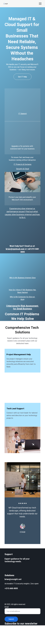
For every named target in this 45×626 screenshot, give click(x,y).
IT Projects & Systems (22, 164)
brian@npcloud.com (15, 249)
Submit (11, 619)
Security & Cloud (22, 169)
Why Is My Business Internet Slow (22, 278)
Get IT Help (22, 77)
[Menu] (40, 4)
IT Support (22, 114)
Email (7, 607)
